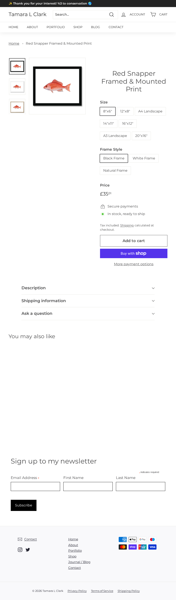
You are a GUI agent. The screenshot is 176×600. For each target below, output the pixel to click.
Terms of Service (102, 590)
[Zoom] (57, 86)
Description (33, 287)
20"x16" (141, 136)
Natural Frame (115, 170)
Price (105, 185)
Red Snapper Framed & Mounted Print (59, 43)
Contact (116, 27)
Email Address (25, 478)
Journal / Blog (79, 562)
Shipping (127, 225)
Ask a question (36, 313)
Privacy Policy (77, 590)
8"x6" (107, 111)
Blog (95, 27)
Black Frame (113, 158)
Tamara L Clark (27, 14)
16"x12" (127, 123)
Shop (77, 27)
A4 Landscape (150, 111)
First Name (73, 478)
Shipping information (43, 300)
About (32, 27)
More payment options (133, 264)
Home (13, 27)
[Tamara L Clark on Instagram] (20, 549)
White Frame (144, 158)
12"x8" (125, 111)
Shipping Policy (129, 590)
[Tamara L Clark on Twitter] (28, 549)
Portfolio (56, 27)
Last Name (125, 478)
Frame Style (111, 149)
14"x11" (108, 123)
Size (104, 102)
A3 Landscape (115, 136)
